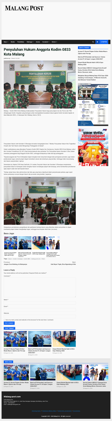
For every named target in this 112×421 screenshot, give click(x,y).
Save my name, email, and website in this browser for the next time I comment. (30, 320)
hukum (10, 259)
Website (6, 313)
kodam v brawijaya (18, 259)
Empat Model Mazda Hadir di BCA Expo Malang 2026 (64, 339)
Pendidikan (20, 42)
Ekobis (13, 42)
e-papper (104, 42)
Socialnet (45, 42)
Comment (7, 276)
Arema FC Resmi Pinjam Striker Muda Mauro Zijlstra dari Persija (15, 339)
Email (6, 306)
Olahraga (29, 42)
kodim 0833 (27, 259)
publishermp (7, 58)
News (5, 42)
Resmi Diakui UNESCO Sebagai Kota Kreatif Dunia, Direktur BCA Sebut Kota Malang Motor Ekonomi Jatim (92, 70)
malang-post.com (35, 259)
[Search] (93, 42)
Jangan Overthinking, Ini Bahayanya (15, 263)
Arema (38, 42)
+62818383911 (11, 402)
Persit (43, 259)
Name (6, 300)
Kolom (54, 42)
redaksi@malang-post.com (13, 404)
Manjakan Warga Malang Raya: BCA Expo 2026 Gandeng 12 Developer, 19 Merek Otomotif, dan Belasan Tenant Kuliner (93, 78)
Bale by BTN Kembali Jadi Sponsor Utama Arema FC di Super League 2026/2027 (39, 339)
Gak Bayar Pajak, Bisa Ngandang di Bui (63, 263)
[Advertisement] (56, 24)
